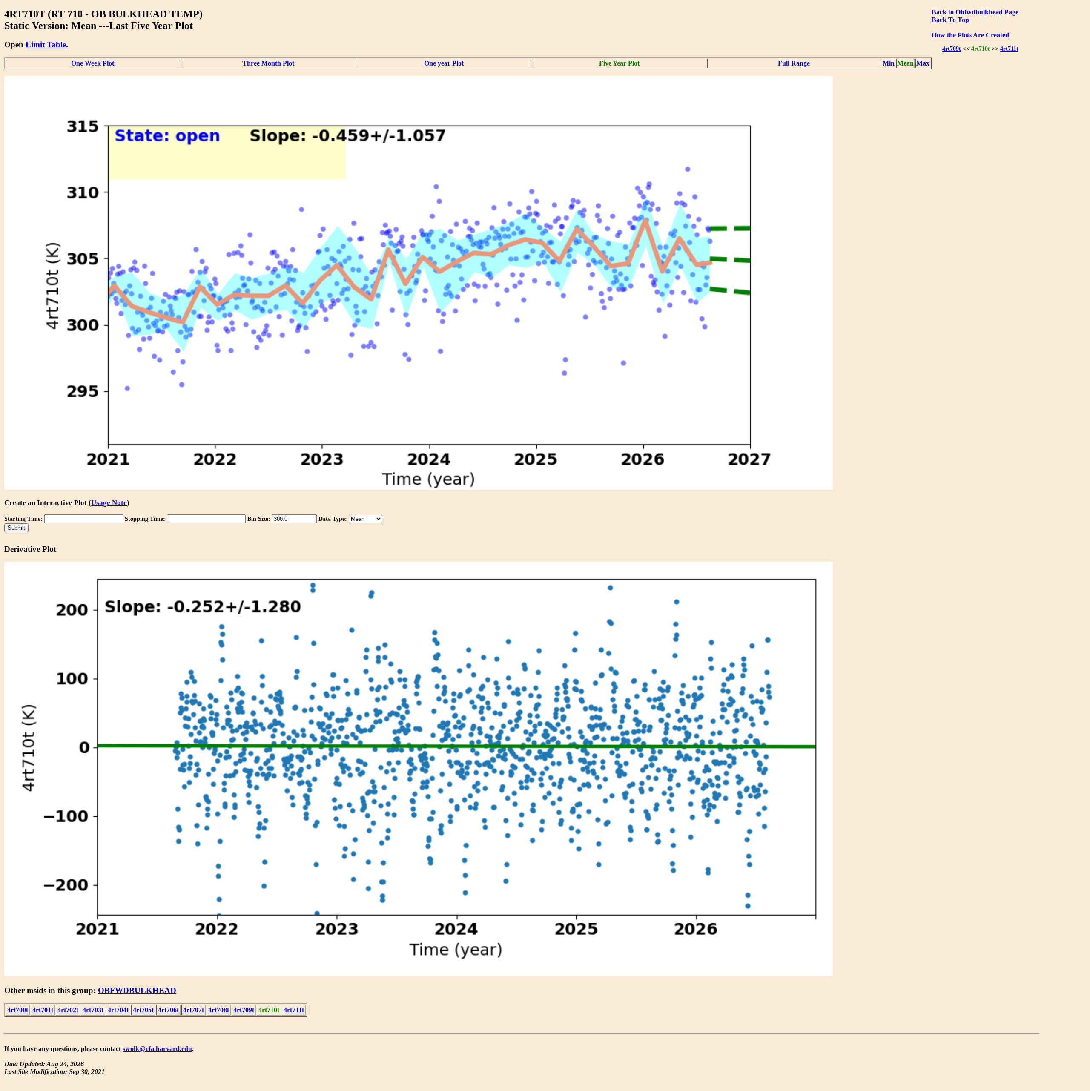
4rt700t (17, 1009)
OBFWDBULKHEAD (137, 990)
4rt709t (951, 48)
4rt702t (67, 1009)
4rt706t (168, 1009)
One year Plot (444, 63)
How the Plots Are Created (970, 35)
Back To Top (950, 19)
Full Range (794, 63)
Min (889, 63)
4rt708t (218, 1009)
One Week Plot (92, 63)
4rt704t (118, 1009)
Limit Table (46, 44)
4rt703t (93, 1009)
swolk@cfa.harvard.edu (157, 1048)
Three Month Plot (268, 63)
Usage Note (109, 503)
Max (922, 63)
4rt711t (1009, 48)
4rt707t (193, 1009)
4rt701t (42, 1009)
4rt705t (143, 1009)
